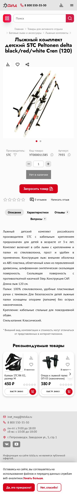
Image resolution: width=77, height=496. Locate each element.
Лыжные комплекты (56, 33)
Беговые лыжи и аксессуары (25, 33)
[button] (70, 374)
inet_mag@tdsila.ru (19, 416)
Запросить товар (36, 189)
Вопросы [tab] (37, 219)
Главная (19, 29)
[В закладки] (17, 64)
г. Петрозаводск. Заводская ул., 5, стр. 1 (32, 437)
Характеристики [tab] (38, 212)
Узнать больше (33, 478)
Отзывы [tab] (61, 212)
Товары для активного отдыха (45, 29)
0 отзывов (41, 199)
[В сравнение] (7, 64)
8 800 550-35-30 (18, 422)
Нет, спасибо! (49, 487)
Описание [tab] (14, 212)
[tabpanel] (38, 276)
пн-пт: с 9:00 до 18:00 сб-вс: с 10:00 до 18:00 (22, 429)
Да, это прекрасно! (18, 487)
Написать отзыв (60, 199)
